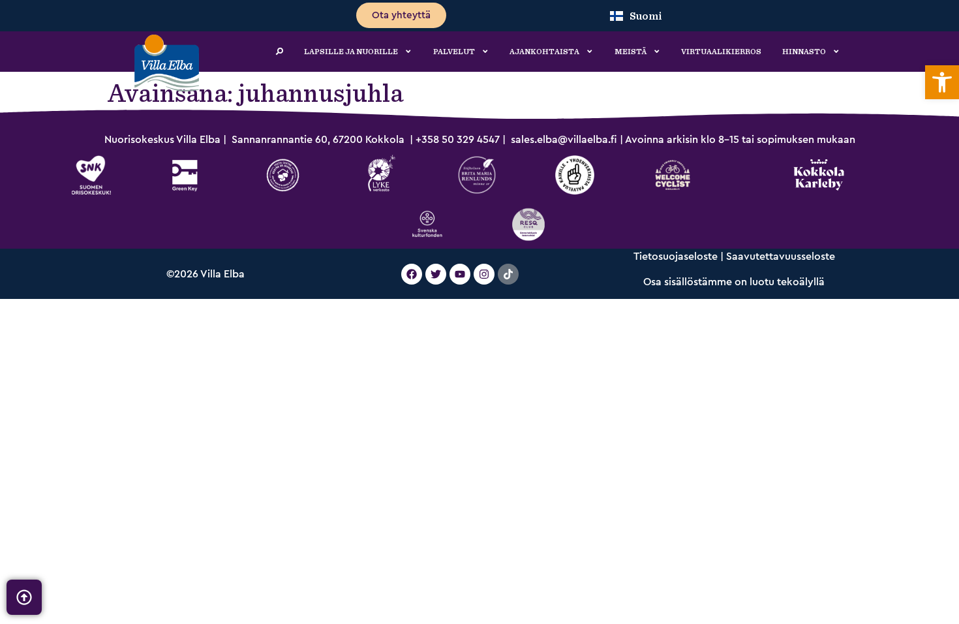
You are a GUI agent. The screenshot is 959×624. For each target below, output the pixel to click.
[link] (942, 82)
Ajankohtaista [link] (544, 51)
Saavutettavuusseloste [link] (780, 256)
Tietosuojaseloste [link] (675, 256)
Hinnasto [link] (804, 51)
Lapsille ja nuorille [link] (351, 51)
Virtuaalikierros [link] (721, 51)
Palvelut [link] (454, 51)
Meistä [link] (631, 51)
